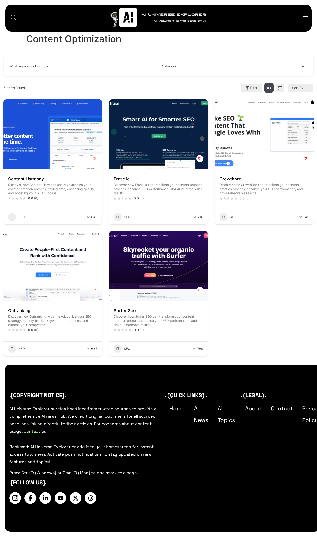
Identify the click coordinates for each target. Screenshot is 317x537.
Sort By (297, 88)
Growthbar (230, 178)
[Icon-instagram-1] (15, 498)
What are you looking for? (29, 66)
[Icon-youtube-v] (60, 498)
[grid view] (269, 88)
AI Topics (226, 414)
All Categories (171, 66)
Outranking (19, 310)
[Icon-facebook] (30, 498)
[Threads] (90, 498)
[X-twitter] (75, 498)
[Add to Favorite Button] (94, 158)
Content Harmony (26, 178)
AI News (201, 414)
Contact (32, 431)
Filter (253, 88)
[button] (13, 18)
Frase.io (122, 178)
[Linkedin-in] (45, 498)
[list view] (280, 88)
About (253, 408)
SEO (21, 217)
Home (177, 408)
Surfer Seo (125, 310)
